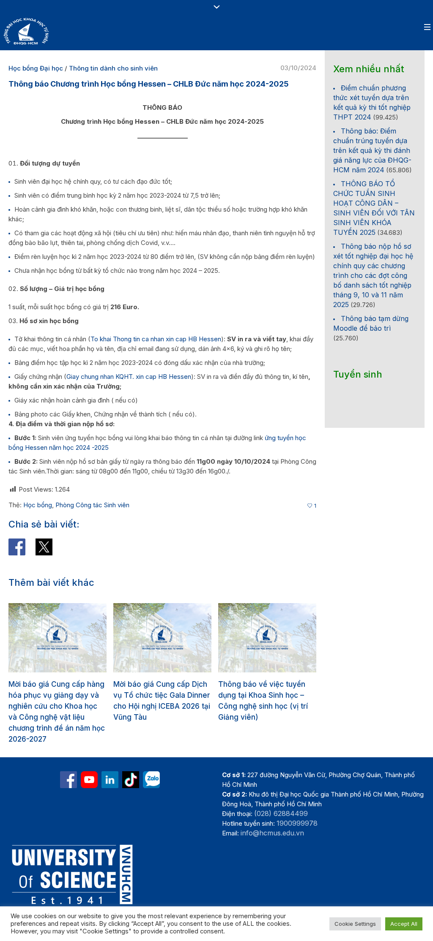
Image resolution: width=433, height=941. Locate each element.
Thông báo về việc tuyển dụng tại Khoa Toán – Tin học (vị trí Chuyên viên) (262, 695)
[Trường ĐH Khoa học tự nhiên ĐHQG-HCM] (68, 757)
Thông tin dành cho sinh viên (113, 68)
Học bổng (37, 505)
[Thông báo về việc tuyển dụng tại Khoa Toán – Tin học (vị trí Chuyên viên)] (268, 637)
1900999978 (297, 801)
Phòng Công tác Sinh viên (92, 505)
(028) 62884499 (281, 791)
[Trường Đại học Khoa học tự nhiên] (109, 757)
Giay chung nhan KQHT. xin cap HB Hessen (128, 377)
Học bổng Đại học (35, 68)
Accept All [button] (403, 923)
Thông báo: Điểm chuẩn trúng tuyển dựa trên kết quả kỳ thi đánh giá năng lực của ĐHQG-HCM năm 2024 (372, 150)
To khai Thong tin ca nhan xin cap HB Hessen (155, 339)
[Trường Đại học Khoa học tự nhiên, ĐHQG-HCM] (89, 757)
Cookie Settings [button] (355, 923)
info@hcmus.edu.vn (272, 811)
